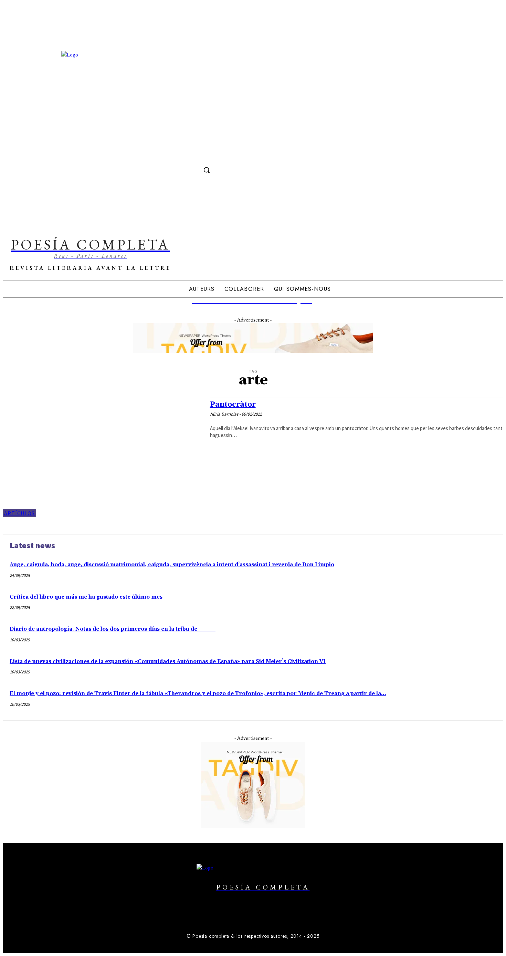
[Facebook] (182, 155)
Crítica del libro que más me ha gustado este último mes (86, 597)
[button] (206, 170)
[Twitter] (195, 155)
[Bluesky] (271, 920)
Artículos (19, 513)
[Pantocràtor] (103, 457)
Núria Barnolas (224, 414)
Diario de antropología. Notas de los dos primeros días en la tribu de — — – (112, 629)
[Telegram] (208, 155)
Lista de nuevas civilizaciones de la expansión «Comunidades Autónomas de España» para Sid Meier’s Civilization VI (168, 661)
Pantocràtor (233, 404)
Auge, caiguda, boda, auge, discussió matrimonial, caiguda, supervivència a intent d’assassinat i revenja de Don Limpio (172, 564)
